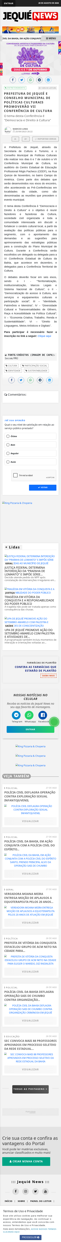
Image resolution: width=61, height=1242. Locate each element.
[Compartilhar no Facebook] (13, 80)
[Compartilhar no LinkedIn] (48, 80)
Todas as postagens (29, 1089)
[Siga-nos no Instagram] (25, 1191)
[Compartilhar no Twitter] (22, 80)
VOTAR (44, 487)
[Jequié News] (30, 15)
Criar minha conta (27, 1161)
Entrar (8, 3)
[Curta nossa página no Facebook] (15, 1191)
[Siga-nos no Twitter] (35, 1191)
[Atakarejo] (30, 29)
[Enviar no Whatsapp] (30, 80)
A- (15, 138)
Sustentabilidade (37, 370)
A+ (25, 138)
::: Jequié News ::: (30, 1181)
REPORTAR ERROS (46, 138)
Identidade (13, 370)
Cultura (12, 365)
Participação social (35, 365)
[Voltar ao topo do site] (56, 683)
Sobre (23, 1201)
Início (10, 1201)
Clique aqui (44, 336)
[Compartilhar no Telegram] (39, 80)
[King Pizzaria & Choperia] (17, 502)
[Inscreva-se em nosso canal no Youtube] (45, 1191)
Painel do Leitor (42, 1201)
